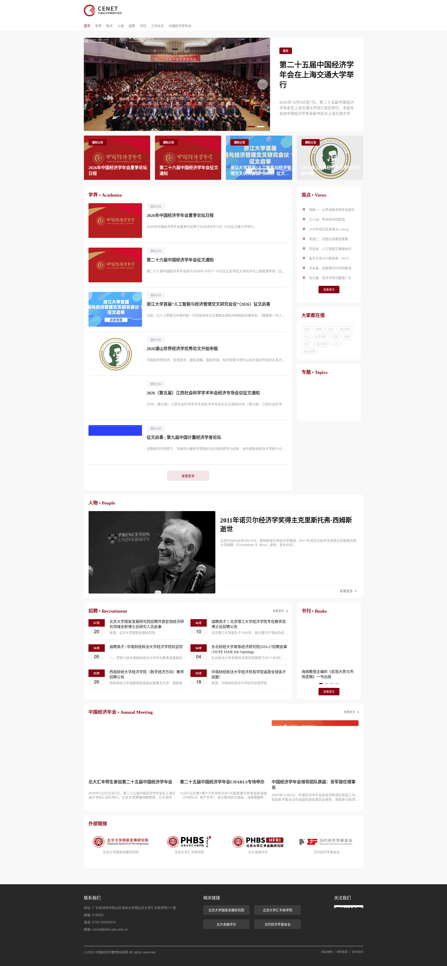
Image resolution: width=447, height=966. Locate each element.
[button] (262, 84)
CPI (306, 336)
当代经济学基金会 (277, 924)
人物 (120, 26)
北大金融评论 (226, 924)
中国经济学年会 (180, 26)
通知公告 (97, 142)
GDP (331, 329)
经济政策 (320, 336)
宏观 (307, 329)
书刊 (143, 26)
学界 (98, 26)
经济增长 (345, 329)
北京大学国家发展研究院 (226, 910)
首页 (87, 26)
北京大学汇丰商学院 (277, 910)
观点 (109, 26)
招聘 (132, 26)
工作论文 (157, 26)
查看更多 (188, 475)
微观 (319, 329)
